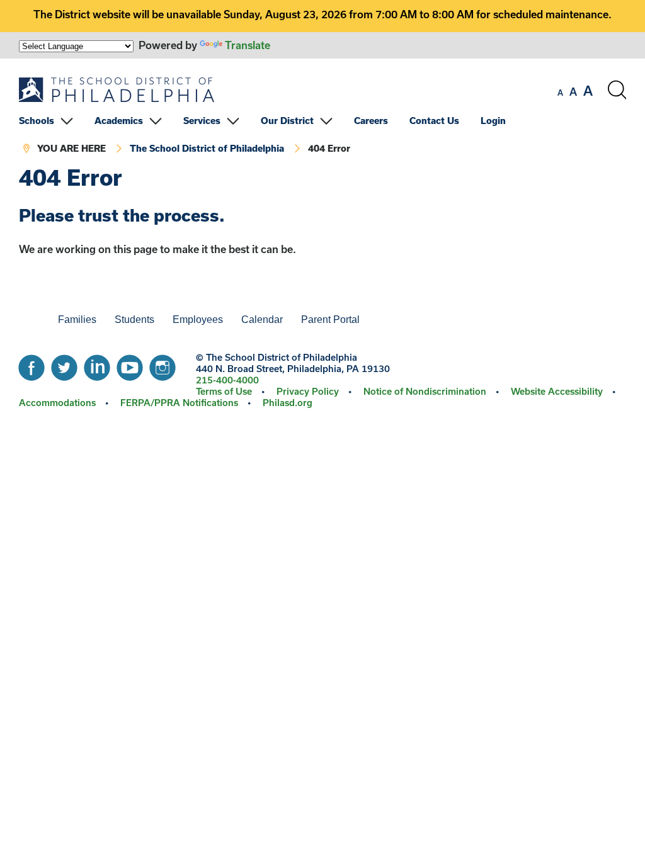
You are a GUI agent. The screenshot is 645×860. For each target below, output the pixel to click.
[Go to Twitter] (64, 364)
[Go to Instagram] (162, 364)
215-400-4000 (227, 380)
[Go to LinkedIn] (97, 364)
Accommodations (57, 402)
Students (134, 319)
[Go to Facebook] (31, 364)
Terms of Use (224, 391)
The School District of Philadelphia (207, 148)
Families (77, 319)
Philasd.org (287, 402)
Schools (36, 120)
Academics (118, 120)
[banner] (322, 112)
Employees (198, 319)
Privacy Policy (308, 391)
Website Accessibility (557, 391)
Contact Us (434, 120)
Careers (371, 120)
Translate (247, 45)
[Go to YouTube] (129, 364)
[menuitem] (55, 120)
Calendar (262, 319)
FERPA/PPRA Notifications (179, 402)
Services (201, 120)
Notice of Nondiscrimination (424, 391)
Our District (287, 120)
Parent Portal (330, 319)
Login (493, 120)
